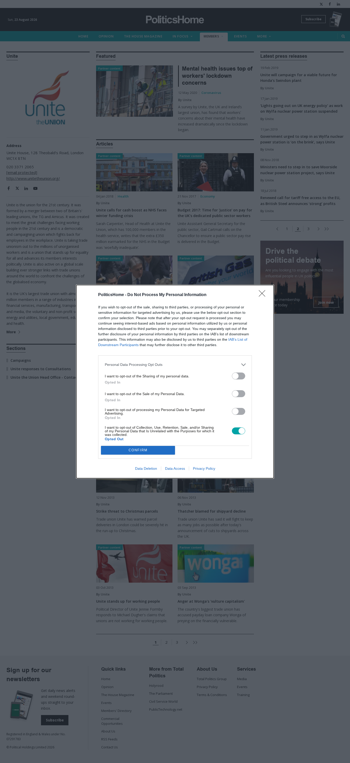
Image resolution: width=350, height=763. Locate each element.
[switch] (238, 376)
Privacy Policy (204, 468)
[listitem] (175, 364)
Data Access (175, 468)
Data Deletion (146, 468)
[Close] (264, 295)
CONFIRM (138, 450)
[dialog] (175, 381)
